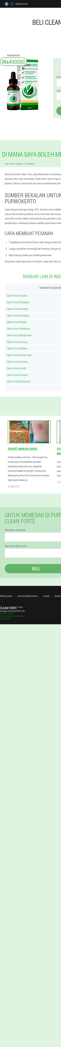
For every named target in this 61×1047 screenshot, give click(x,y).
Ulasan (46, 596)
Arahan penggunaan (27, 596)
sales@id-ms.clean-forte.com (12, 611)
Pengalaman (6, 596)
